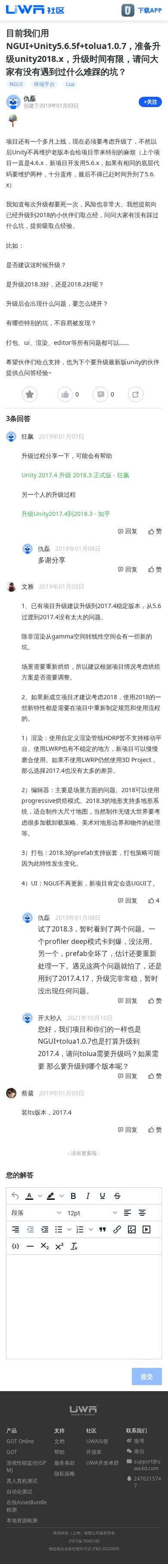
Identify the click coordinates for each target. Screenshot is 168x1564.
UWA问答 (97, 1441)
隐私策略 (64, 1473)
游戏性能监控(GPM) (26, 1466)
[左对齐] (127, 1212)
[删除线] (117, 1196)
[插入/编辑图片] (131, 1229)
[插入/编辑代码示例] (15, 1246)
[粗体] (73, 1196)
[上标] (59, 1246)
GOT (11, 1452)
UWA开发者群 (102, 1462)
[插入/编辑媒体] (146, 1229)
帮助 (59, 1452)
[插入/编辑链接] (117, 1229)
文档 (59, 1441)
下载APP (150, 10)
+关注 (150, 101)
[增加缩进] (44, 1229)
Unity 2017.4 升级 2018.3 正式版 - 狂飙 (75, 475)
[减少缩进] (30, 1229)
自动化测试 (19, 1491)
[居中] (142, 1212)
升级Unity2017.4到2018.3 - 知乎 (66, 514)
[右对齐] (15, 1229)
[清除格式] (74, 1246)
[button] (33, 1196)
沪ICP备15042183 (84, 1541)
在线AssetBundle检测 (26, 1506)
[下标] (44, 1246)
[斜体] (88, 1196)
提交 (147, 1376)
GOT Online (20, 1441)
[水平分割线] (30, 1246)
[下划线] (102, 1196)
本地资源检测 (21, 1520)
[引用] (102, 1229)
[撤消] (15, 1196)
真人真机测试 (21, 1480)
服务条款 (64, 1462)
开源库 (94, 1452)
